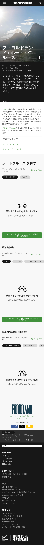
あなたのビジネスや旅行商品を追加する (18, 492)
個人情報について (9, 501)
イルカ (13, 128)
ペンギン (5, 128)
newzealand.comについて (12, 490)
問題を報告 (6, 477)
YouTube (8, 464)
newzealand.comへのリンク (12, 495)
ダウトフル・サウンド (11, 144)
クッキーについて (9, 503)
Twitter (7, 456)
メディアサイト (8, 513)
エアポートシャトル (11, 346)
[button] (4, 3)
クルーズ (5, 109)
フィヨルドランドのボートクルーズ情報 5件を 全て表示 (22, 235)
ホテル (6, 261)
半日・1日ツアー (10, 177)
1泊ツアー (25, 177)
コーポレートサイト (10, 524)
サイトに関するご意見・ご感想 (15, 474)
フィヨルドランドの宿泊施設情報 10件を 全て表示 (22, 319)
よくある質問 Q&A (9, 487)
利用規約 (5, 498)
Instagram (8, 459)
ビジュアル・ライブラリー (13, 516)
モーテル (17, 261)
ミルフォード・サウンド (12, 149)
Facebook (8, 461)
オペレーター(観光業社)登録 (13, 527)
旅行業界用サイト (9, 519)
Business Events (8, 522)
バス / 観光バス (30, 346)
